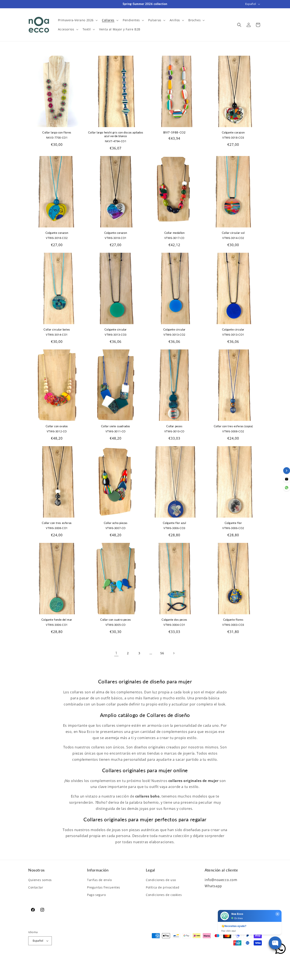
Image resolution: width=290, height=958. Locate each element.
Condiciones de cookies (164, 895)
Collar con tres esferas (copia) (233, 426)
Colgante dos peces (174, 619)
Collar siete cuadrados (115, 426)
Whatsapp (213, 886)
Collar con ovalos (57, 426)
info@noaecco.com (221, 879)
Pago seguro (96, 895)
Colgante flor (233, 523)
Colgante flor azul (174, 523)
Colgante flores (233, 619)
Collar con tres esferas (57, 523)
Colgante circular (115, 329)
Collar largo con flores (56, 132)
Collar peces (174, 426)
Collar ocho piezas (116, 523)
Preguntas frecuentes (103, 887)
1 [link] (116, 653)
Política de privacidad (162, 887)
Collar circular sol (233, 232)
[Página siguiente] (173, 653)
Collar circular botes (57, 329)
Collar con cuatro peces (115, 619)
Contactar (35, 887)
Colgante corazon (233, 132)
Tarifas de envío (99, 880)
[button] (77, 20)
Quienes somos (40, 880)
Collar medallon (174, 232)
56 (162, 653)
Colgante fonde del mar (56, 619)
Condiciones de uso (161, 880)
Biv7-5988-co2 (174, 132)
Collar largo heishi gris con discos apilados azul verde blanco (115, 134)
